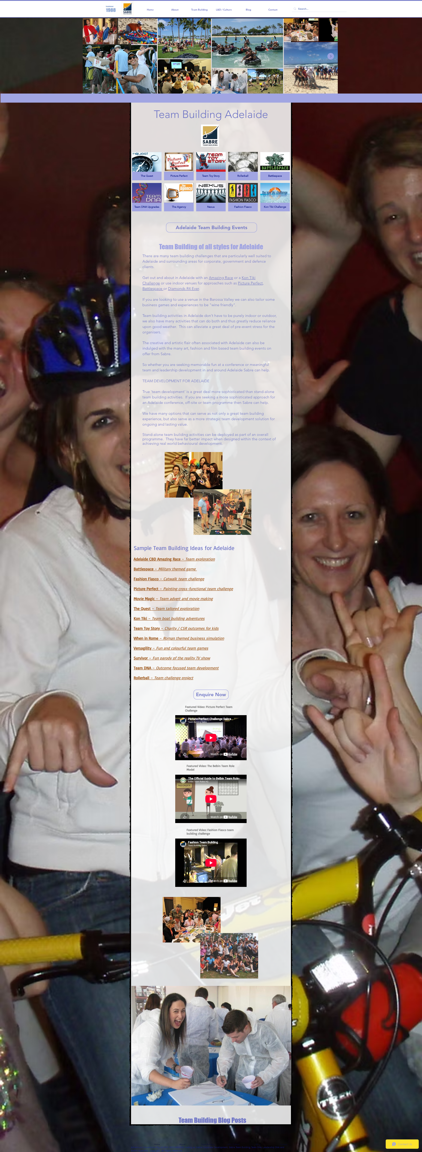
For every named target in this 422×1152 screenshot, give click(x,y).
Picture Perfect (250, 283)
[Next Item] (330, 56)
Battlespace (152, 288)
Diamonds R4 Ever (183, 288)
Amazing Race (221, 278)
